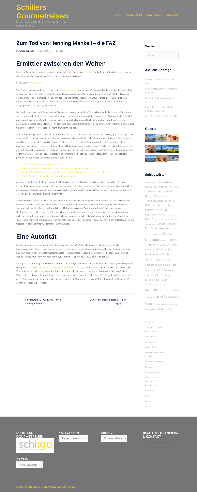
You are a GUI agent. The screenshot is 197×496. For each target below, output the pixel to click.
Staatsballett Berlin (159, 289)
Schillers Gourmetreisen (42, 11)
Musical (162, 270)
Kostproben (151, 336)
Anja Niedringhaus (151, 183)
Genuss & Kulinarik (134, 15)
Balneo (161, 182)
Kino (147, 395)
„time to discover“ (161, 309)
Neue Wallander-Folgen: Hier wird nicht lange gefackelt (49, 175)
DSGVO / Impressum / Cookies (157, 442)
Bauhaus (159, 187)
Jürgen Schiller (26, 51)
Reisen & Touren (153, 372)
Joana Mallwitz (160, 254)
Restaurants (151, 341)
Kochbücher (151, 385)
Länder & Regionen (154, 361)
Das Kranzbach (166, 214)
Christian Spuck (166, 205)
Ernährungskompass (167, 220)
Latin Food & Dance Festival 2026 (161, 116)
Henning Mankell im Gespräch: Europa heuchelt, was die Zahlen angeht (57, 168)
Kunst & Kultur (173, 15)
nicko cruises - (162, 275)
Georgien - (165, 228)
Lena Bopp (36, 82)
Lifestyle (149, 366)
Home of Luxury (167, 245)
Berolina (169, 200)
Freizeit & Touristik (154, 15)
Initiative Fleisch (154, 249)
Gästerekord (163, 240)
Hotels (148, 356)
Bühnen (149, 390)
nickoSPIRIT (152, 280)
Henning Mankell (69, 90)
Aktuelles (118, 15)
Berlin (167, 187)
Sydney (71, 486)
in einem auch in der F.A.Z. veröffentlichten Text (61, 267)
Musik (148, 406)
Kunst (148, 401)
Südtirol (158, 297)
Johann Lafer (155, 259)
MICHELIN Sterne (150, 271)
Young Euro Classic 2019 (163, 304)
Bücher (59, 51)
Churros (149, 210)
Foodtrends (150, 331)
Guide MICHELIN (157, 234)
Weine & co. (150, 347)
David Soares (152, 219)
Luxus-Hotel (170, 264)
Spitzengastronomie (165, 285)
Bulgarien (150, 205)
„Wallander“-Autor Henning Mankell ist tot (43, 164)
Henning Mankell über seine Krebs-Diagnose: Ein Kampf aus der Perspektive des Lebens (65, 172)
